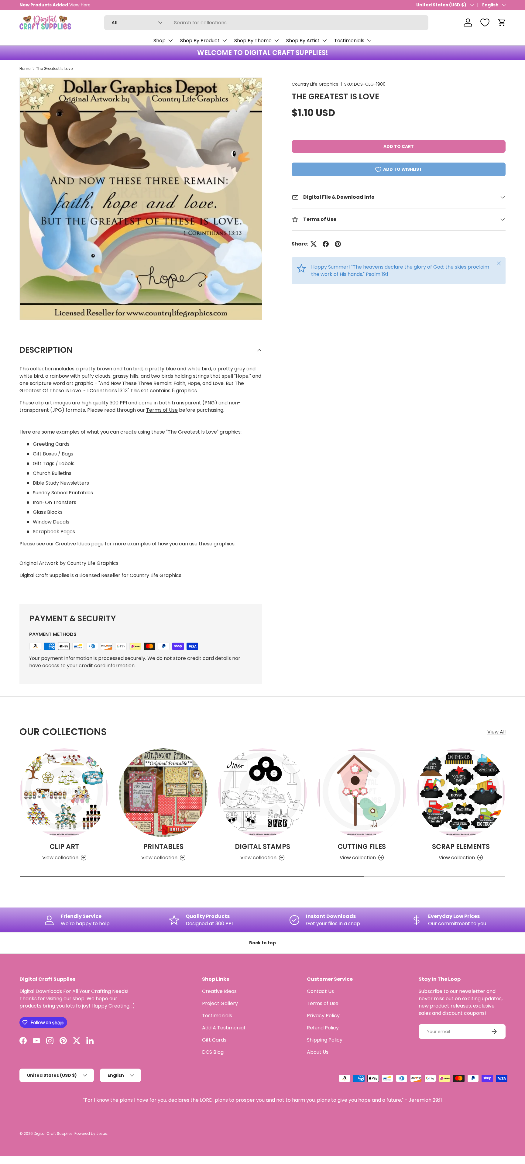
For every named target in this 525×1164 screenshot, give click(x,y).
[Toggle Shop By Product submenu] (224, 40)
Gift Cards (214, 1039)
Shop (159, 40)
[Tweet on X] (313, 244)
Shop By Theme (253, 40)
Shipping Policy (324, 1039)
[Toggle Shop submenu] (170, 40)
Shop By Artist (303, 40)
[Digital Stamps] (262, 792)
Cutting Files (362, 846)
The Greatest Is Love (54, 68)
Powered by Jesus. (91, 1133)
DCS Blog (213, 1052)
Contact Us (320, 991)
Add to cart (398, 146)
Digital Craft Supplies (53, 1133)
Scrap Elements (461, 846)
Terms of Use (162, 410)
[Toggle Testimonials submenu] (369, 40)
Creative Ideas (72, 543)
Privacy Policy (323, 1015)
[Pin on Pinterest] (338, 244)
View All (496, 731)
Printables (163, 846)
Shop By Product (200, 40)
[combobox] (266, 22)
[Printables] (163, 792)
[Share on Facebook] (326, 244)
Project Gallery (220, 1003)
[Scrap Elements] (461, 792)
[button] (502, 22)
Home (24, 68)
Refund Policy (323, 1027)
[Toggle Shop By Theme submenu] (276, 40)
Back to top (262, 943)
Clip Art (64, 846)
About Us (317, 1052)
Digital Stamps (262, 846)
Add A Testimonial (223, 1027)
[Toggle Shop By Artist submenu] (324, 40)
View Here (80, 5)
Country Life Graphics (315, 84)
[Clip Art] (64, 792)
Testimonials (349, 40)
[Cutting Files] (361, 792)
